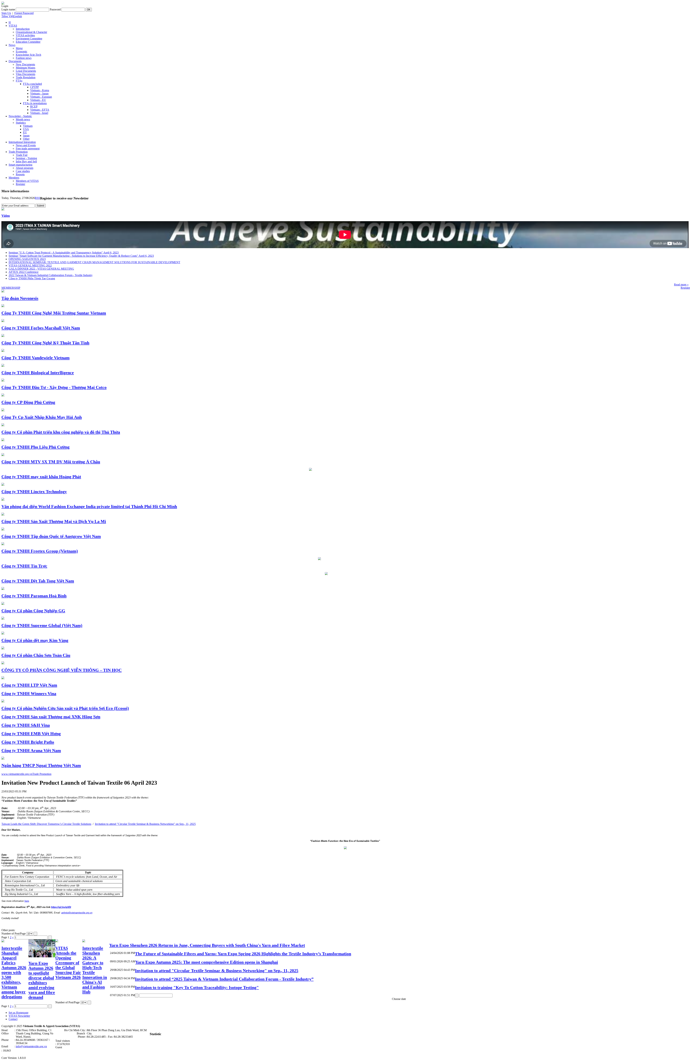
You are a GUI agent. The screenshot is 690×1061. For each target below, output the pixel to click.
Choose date (399, 998)
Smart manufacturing (20, 164)
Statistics (21, 122)
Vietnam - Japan (39, 93)
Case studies (23, 171)
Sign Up (6, 13)
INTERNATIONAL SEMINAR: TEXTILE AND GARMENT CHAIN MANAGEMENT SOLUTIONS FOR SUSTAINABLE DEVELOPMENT (94, 262)
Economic (21, 51)
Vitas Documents (25, 74)
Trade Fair (21, 154)
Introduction (23, 28)
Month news (23, 119)
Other (26, 138)
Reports (20, 174)
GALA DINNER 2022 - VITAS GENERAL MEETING (41, 268)
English (17, 16)
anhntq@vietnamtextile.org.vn (76, 912)
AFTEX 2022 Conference (23, 271)
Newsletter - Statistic (20, 116)
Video (5, 216)
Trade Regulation (25, 77)
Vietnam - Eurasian (41, 96)
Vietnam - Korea (39, 90)
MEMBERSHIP (10, 287)
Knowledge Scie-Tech (28, 54)
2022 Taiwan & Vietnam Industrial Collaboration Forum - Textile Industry (51, 275)
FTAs (19, 80)
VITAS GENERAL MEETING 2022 (30, 265)
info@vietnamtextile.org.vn (31, 1046)
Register (20, 184)
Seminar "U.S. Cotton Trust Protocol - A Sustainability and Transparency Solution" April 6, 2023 (64, 252)
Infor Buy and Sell (26, 161)
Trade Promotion (18, 151)
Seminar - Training (26, 158)
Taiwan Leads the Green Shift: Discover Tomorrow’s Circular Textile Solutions (46, 823)
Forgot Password (24, 13)
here (26, 901)
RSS (37, 197)
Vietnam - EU (38, 100)
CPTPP (34, 87)
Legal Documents (26, 70)
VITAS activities (25, 35)
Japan (26, 135)
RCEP (34, 106)
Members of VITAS (27, 180)
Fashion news (23, 57)
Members (14, 177)
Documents (15, 61)
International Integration (22, 142)
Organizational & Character (31, 32)
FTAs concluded (32, 83)
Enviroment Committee (29, 38)
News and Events (26, 145)
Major (19, 48)
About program (24, 167)
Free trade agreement (28, 148)
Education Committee (28, 41)
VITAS (13, 25)
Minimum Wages (25, 67)
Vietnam (28, 125)
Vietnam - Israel (39, 112)
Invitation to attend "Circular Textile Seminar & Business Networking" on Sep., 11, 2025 (145, 823)
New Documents (25, 64)
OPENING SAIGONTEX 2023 (27, 259)
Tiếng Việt (7, 16)
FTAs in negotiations (35, 103)
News (12, 45)
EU (25, 132)
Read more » (681, 284)
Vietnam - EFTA (39, 109)
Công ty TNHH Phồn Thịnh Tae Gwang (32, 278)
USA (26, 129)
